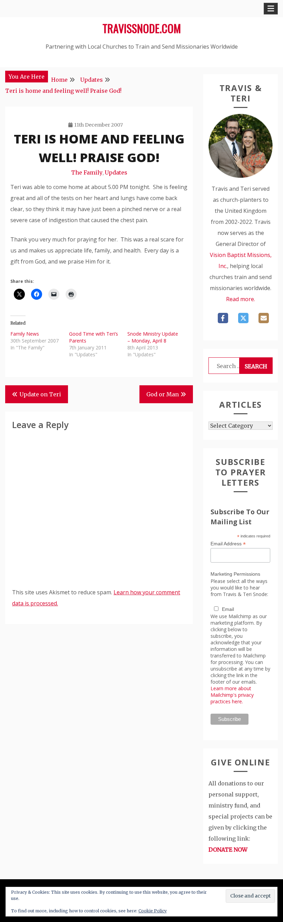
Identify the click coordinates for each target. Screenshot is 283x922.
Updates (116, 172)
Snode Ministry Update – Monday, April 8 (152, 337)
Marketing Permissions (235, 574)
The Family (87, 172)
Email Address (228, 544)
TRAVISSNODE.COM (142, 28)
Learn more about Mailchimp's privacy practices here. (232, 695)
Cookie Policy (152, 910)
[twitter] (243, 318)
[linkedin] (263, 318)
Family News (24, 333)
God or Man (162, 394)
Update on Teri (40, 394)
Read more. (240, 299)
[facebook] (223, 318)
